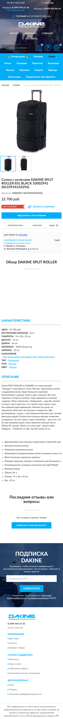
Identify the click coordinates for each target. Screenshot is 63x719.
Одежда (52, 70)
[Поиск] (5, 48)
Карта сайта (15, 664)
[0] (56, 48)
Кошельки (53, 63)
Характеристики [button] (15, 225)
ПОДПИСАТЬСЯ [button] (31, 588)
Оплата (13, 643)
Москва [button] (23, 235)
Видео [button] (52, 225)
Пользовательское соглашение (24, 673)
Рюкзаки (38, 56)
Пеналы (10, 70)
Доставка (14, 639)
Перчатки (37, 63)
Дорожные (13, 360)
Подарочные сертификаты (40, 77)
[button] (15, 10)
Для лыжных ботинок (43, 357)
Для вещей (26, 357)
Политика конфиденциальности (25, 694)
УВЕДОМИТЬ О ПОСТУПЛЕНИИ (31, 216)
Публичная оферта (18, 669)
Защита (39, 70)
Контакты (31, 39)
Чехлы (7, 63)
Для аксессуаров (11, 357)
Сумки (51, 56)
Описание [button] (37, 225)
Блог (11, 685)
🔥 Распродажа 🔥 (18, 56)
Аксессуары (14, 77)
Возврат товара (17, 648)
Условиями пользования (38, 598)
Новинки (47, 33)
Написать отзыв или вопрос (31, 525)
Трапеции (21, 63)
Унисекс (13, 364)
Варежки (24, 70)
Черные (13, 367)
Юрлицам (31, 33)
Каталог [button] (15, 33)
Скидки (13, 690)
